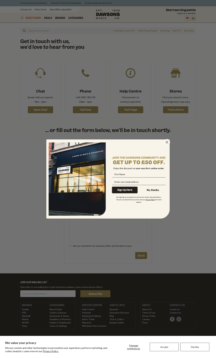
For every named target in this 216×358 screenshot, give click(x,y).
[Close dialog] (167, 142)
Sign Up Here (124, 189)
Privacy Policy (150, 199)
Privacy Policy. (51, 351)
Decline (195, 346)
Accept (164, 346)
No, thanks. (153, 190)
